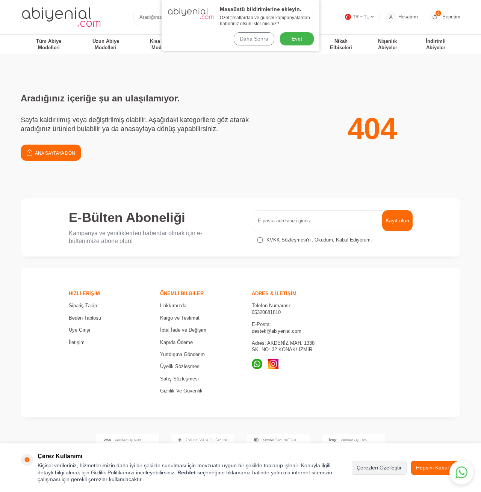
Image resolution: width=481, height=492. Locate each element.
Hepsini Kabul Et (435, 468)
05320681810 (266, 312)
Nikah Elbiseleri (341, 44)
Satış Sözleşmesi (179, 379)
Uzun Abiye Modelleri (105, 44)
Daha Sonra (254, 39)
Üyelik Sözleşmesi (180, 366)
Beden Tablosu (85, 318)
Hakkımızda (173, 305)
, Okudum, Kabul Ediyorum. (319, 240)
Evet (297, 39)
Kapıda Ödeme (176, 342)
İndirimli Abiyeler (436, 44)
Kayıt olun (397, 220)
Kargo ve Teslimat (180, 318)
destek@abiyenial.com (276, 331)
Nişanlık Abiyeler (387, 44)
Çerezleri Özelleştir (379, 468)
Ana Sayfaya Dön (54, 153)
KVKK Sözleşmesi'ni (289, 240)
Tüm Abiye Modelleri (48, 44)
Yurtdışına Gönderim (182, 354)
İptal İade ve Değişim (183, 330)
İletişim (77, 342)
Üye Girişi (79, 330)
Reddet (186, 472)
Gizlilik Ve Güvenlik (181, 391)
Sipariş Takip (83, 305)
